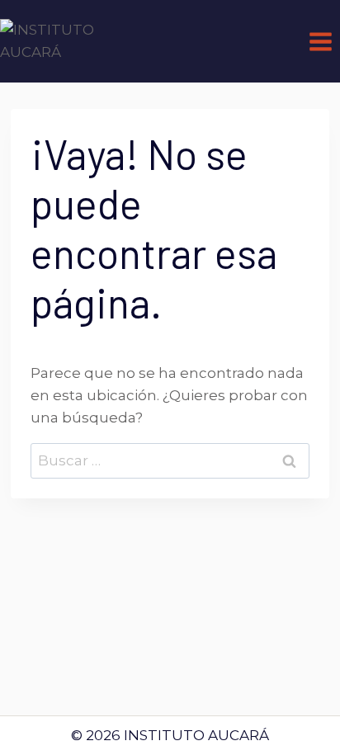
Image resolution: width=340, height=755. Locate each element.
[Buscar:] (170, 460)
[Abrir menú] (320, 41)
